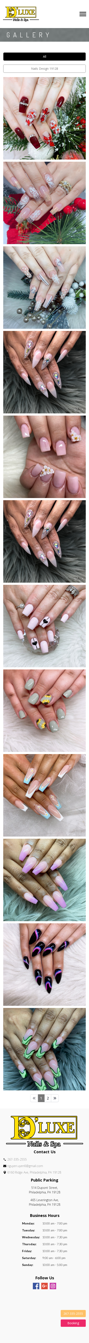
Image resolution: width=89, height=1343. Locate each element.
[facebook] (36, 1286)
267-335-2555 (73, 1313)
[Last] (55, 1098)
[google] (44, 1286)
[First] (34, 1098)
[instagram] (53, 1286)
